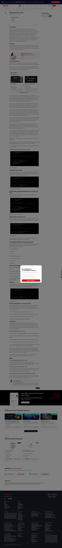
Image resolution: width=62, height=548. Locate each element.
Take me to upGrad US (31, 280)
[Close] (40, 266)
